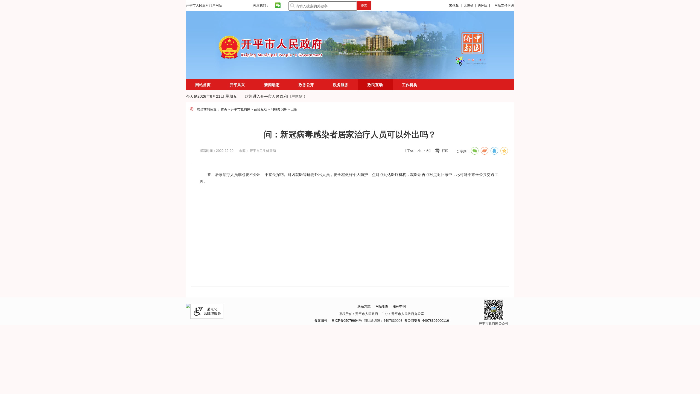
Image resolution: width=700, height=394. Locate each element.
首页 (224, 109)
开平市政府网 (240, 109)
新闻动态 (271, 85)
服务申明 (399, 306)
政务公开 (306, 85)
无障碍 (469, 5)
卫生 (294, 109)
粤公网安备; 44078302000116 (426, 321)
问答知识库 (279, 109)
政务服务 (340, 85)
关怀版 (483, 5)
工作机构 (409, 85)
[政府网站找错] (188, 307)
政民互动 (260, 109)
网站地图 (382, 306)
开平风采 (237, 85)
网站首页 (203, 85)
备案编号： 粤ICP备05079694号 (338, 321)
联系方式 (364, 306)
